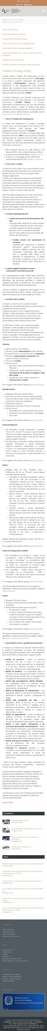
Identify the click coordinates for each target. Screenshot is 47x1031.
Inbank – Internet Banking (11, 976)
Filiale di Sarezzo (8, 932)
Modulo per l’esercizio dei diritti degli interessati (21, 65)
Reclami (5, 956)
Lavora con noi (7, 950)
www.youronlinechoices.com (17, 638)
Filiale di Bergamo (9, 934)
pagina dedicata (37, 385)
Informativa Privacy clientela (13, 34)
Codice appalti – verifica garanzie (14, 961)
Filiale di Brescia (8, 929)
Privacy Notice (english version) (14, 39)
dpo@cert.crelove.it (35, 159)
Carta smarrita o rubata (10, 974)
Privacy (5, 954)
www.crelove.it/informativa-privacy (16, 114)
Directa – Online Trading (11, 979)
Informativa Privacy (10, 30)
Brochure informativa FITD (12, 959)
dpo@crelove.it (37, 155)
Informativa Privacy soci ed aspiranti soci (18, 44)
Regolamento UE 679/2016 (13, 60)
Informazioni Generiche (11, 936)
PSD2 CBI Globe (8, 981)
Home (4, 22)
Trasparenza (6, 952)
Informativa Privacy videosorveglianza (17, 48)
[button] (43, 11)
